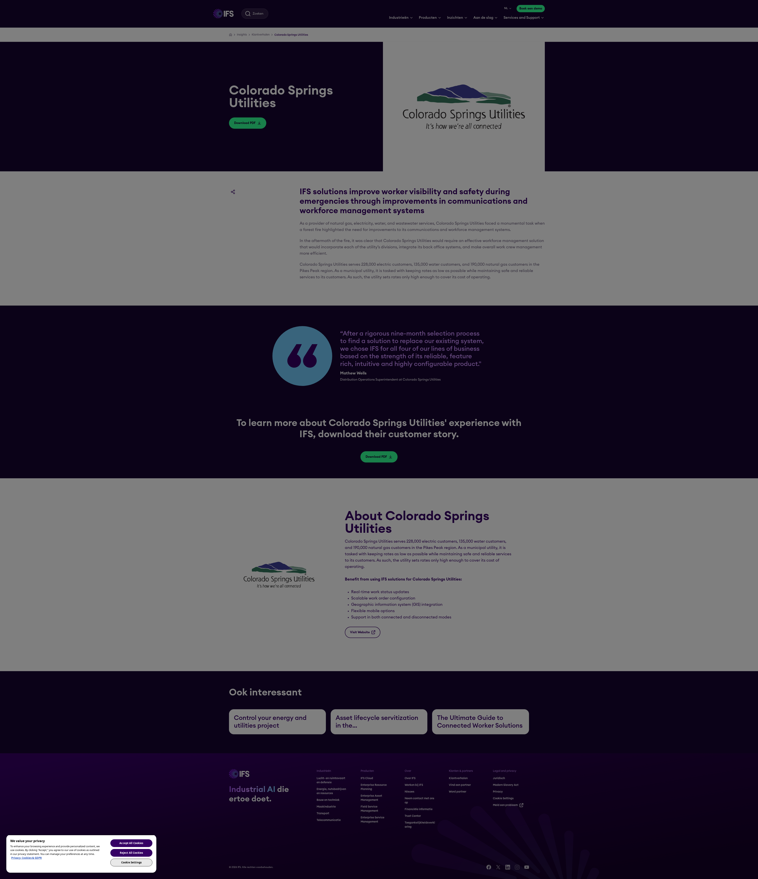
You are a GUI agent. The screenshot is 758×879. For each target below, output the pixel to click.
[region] (81, 854)
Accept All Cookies (131, 843)
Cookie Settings (131, 862)
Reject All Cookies (131, 853)
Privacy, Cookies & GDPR (26, 858)
